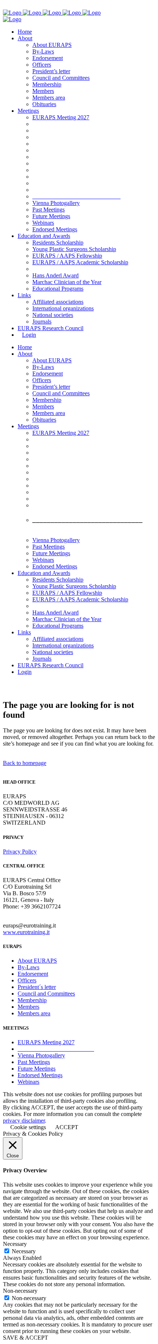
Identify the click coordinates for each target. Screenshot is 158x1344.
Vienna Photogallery (41, 1055)
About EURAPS (37, 960)
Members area (34, 1013)
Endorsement (33, 974)
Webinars (28, 1082)
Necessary (24, 1251)
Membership (32, 1000)
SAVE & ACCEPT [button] (25, 1337)
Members (28, 1007)
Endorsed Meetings (40, 1075)
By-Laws (28, 967)
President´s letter (37, 987)
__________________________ (56, 1049)
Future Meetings (36, 1068)
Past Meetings (34, 1062)
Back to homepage (24, 763)
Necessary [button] (15, 1244)
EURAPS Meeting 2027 (46, 1042)
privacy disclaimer (24, 1120)
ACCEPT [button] (66, 1127)
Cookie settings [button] (28, 1127)
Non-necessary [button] (20, 1291)
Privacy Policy (20, 851)
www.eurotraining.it (26, 932)
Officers (27, 980)
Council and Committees (46, 993)
